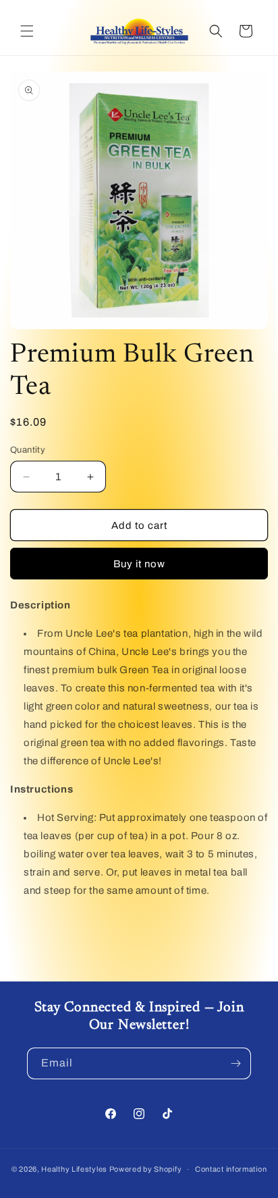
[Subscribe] (235, 1063)
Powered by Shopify (145, 1169)
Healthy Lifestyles (74, 1169)
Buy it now (139, 564)
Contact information (231, 1169)
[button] (27, 31)
